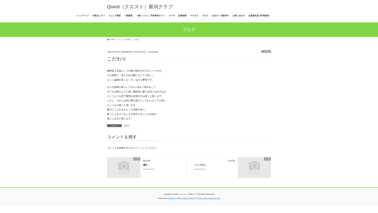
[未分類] (123, 167)
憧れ (145, 165)
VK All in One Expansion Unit (208, 198)
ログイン (137, 148)
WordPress (172, 198)
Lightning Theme (188, 198)
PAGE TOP (367, 204)
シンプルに (200, 165)
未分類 (266, 51)
